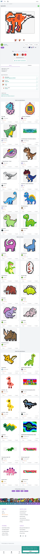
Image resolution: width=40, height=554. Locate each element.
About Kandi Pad (23, 518)
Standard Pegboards (10, 77)
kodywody (25, 391)
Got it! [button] (30, 551)
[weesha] (2, 481)
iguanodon (19, 51)
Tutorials (8, 1)
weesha (5, 481)
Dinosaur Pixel (4, 138)
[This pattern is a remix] (21, 116)
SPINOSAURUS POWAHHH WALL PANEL (28, 434)
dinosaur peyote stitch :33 (26, 367)
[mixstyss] (22, 369)
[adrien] (2, 185)
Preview (7, 88)
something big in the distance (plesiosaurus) (29, 138)
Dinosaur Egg (23, 275)
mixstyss (24, 369)
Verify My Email (4, 516)
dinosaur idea (4, 479)
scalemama (5, 140)
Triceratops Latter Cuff (6, 457)
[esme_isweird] (2, 392)
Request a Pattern (5, 534)
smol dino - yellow (5, 412)
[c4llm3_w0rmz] (22, 414)
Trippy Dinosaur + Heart (6, 161)
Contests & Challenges (24, 514)
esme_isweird (6, 391)
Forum (5, 1)
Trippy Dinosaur (25, 479)
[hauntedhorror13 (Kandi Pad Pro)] (22, 436)
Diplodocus (4, 253)
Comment (10, 144)
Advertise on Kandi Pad (24, 531)
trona (24, 163)
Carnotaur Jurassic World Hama (27, 183)
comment (37, 142)
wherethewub (6, 118)
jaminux (24, 207)
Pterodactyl (4, 367)
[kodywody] (22, 392)
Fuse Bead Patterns (5, 529)
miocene (7, 3)
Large (6, 85)
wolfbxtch (24, 481)
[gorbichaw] (22, 118)
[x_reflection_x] (2, 436)
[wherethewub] (2, 118)
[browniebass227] (2, 230)
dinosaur (15, 51)
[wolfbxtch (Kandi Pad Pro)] (22, 481)
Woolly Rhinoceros (5, 342)
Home (2, 3)
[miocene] (2, 44)
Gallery (5, 3)
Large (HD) (7, 81)
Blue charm (23, 412)
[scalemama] (2, 141)
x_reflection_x (6, 436)
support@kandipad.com (25, 527)
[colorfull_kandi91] (22, 459)
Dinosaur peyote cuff (25, 457)
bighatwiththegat (26, 140)
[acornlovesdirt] (2, 369)
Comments (30, 65)
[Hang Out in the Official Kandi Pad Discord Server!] (20, 536)
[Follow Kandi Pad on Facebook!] (23, 536)
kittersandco (6, 163)
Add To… (37, 44)
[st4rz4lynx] (2, 459)
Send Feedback (22, 529)
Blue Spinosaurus (24, 206)
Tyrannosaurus (4, 275)
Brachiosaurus (24, 253)
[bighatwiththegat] (22, 141)
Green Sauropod (24, 228)
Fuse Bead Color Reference (25, 520)
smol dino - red (4, 389)
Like (27, 44)
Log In (37, 1)
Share (31, 44)
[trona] (22, 163)
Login (3, 511)
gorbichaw (25, 118)
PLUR (20, 503)
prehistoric (25, 51)
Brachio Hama (4, 206)
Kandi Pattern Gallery (6, 527)
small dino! (4, 434)
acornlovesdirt (6, 369)
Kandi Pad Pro (5, 514)
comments (17, 460)
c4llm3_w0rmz (25, 414)
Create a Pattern (5, 533)
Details (10, 65)
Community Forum (23, 511)
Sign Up (3, 512)
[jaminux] (22, 208)
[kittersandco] (2, 163)
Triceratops (23, 320)
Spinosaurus (4, 320)
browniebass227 (6, 230)
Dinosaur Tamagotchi (26, 116)
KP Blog (21, 521)
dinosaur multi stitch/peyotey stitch (28, 389)
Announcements (23, 512)
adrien (5, 185)
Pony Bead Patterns (5, 531)
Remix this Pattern (6, 94)
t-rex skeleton (4, 183)
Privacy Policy (22, 533)
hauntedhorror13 (26, 436)
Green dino (4, 228)
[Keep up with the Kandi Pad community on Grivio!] (25, 536)
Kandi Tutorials (22, 516)
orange (23, 51)
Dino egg (3, 116)
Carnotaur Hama (24, 161)
